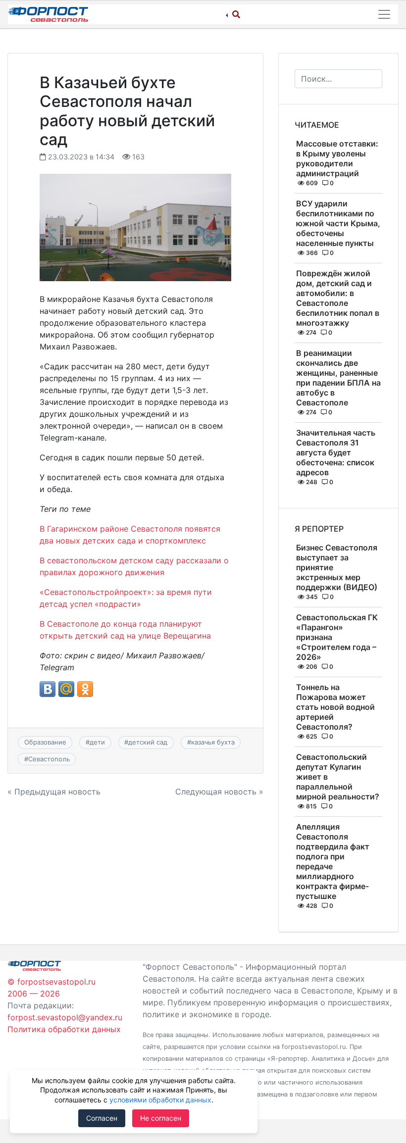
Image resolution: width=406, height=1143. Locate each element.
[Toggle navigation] (384, 14)
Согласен (101, 1118)
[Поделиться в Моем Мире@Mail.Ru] (66, 689)
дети (97, 742)
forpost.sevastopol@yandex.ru (64, 1017)
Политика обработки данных (64, 1029)
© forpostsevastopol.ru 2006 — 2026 (51, 987)
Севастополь (49, 759)
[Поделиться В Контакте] (47, 689)
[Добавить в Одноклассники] (85, 689)
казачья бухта (213, 742)
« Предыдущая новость (54, 791)
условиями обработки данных (160, 1099)
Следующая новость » (219, 791)
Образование (45, 742)
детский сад (147, 742)
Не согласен (160, 1118)
